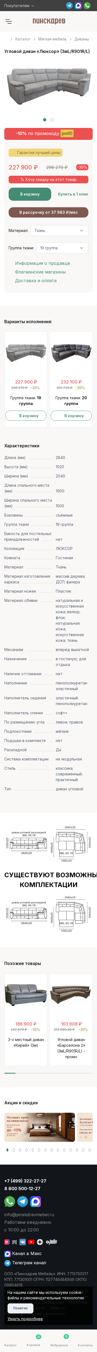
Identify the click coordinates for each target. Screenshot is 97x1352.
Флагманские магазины (40, 272)
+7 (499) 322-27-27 (25, 1181)
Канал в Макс (26, 1253)
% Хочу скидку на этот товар (48, 179)
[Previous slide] (14, 90)
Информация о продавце (42, 263)
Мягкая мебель (52, 39)
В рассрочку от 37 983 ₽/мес (48, 212)
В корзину (30, 194)
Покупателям (16, 5)
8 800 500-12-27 (22, 1188)
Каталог (22, 39)
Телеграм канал (28, 1262)
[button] (44, 119)
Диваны (81, 39)
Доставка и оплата (36, 280)
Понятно (20, 1308)
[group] (39, 1127)
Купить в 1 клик (73, 194)
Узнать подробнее (25, 1318)
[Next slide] (82, 90)
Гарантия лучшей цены (38, 152)
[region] (48, 37)
